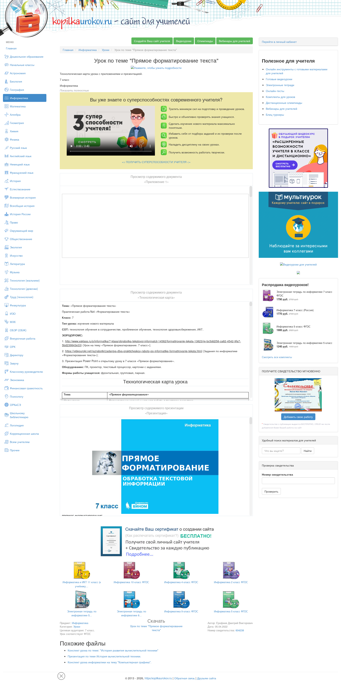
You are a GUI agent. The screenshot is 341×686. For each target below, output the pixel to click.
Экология (16, 247)
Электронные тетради (280, 85)
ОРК (12, 347)
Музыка (15, 272)
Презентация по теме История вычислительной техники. (104, 656)
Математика (18, 106)
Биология (16, 81)
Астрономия (18, 73)
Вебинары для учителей (234, 41)
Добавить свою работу (298, 417)
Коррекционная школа (24, 433)
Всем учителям (20, 442)
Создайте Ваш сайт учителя (152, 41)
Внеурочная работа (22, 338)
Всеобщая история (22, 206)
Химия (14, 131)
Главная (11, 48)
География (17, 90)
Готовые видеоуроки (279, 79)
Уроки (105, 50)
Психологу (16, 396)
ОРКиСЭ (15, 405)
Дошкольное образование (26, 56)
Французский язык (21, 173)
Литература (17, 264)
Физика (14, 139)
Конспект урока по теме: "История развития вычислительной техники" (113, 650)
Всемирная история (23, 197)
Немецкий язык (20, 164)
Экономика (17, 380)
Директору (16, 355)
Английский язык (20, 156)
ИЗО (13, 313)
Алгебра (15, 114)
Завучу (14, 363)
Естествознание (20, 189)
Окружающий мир (21, 231)
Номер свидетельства (277, 474)
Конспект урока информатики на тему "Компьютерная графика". (109, 662)
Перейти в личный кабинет (279, 42)
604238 (240, 630)
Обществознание (21, 239)
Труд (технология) (21, 297)
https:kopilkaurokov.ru (158, 678)
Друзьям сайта (206, 678)
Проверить (271, 491)
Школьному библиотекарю (19, 415)
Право (14, 222)
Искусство (16, 255)
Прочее (15, 450)
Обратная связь (184, 678)
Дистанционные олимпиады (284, 103)
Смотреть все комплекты (277, 357)
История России (20, 214)
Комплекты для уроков (280, 97)
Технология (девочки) (24, 289)
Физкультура (18, 305)
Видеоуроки (183, 41)
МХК (13, 322)
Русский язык (18, 148)
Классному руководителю (26, 371)
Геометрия (17, 123)
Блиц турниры (275, 114)
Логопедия (17, 425)
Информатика (19, 98)
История (15, 181)
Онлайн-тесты (275, 91)
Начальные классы (22, 65)
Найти (308, 451)
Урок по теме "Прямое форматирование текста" (156, 625)
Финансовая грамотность (26, 388)
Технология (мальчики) (25, 280)
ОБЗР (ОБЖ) (18, 330)
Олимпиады (205, 41)
